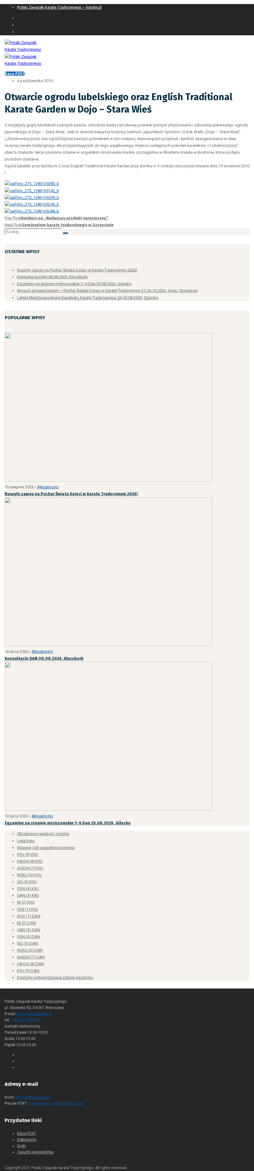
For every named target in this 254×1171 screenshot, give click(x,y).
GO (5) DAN (27, 943)
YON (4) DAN (28, 936)
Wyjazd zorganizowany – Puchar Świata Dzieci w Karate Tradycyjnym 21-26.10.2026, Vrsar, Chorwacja (107, 290)
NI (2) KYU (26, 902)
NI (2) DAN (26, 923)
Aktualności (48, 487)
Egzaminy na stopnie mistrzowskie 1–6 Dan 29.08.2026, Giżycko (74, 283)
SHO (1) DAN (28, 916)
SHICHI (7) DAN (31, 957)
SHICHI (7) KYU (30, 868)
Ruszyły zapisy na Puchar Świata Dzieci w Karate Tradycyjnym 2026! (77, 270)
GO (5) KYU (27, 881)
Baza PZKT (15, 74)
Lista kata (25, 841)
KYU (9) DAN (28, 970)
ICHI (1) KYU (27, 909)
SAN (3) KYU (28, 895)
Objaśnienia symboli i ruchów (43, 833)
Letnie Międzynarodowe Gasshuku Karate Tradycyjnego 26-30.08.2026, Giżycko (87, 297)
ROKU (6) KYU (29, 875)
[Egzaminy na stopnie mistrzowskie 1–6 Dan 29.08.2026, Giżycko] (108, 809)
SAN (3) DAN (28, 929)
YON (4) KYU (28, 888)
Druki (21, 1146)
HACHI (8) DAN (30, 964)
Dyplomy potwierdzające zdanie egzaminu (55, 977)
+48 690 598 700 (26, 1020)
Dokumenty (27, 1140)
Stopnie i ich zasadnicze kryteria (46, 847)
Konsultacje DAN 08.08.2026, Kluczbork (52, 277)
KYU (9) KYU (27, 854)
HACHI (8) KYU (30, 861)
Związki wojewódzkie (35, 1152)
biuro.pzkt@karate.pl (34, 1014)
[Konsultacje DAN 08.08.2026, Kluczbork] (108, 644)
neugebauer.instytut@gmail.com (56, 1103)
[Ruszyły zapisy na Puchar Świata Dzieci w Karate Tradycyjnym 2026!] (108, 480)
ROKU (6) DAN (30, 950)
